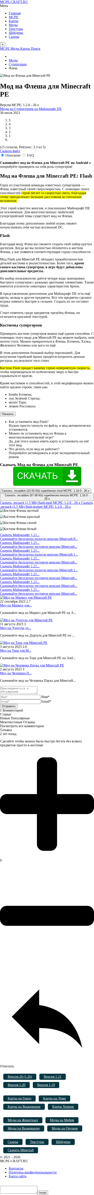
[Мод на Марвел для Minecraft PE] (26, 597)
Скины (14, 36)
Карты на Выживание (24, 1106)
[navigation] (47, 6)
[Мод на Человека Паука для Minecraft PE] (32, 665)
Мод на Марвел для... (16, 605)
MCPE (13, 17)
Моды (13, 25)
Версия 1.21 (52, 1076)
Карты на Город (19, 1098)
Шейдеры (16, 33)
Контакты (16, 1168)
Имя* (45, 697)
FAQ (30, 155)
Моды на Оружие (65, 1128)
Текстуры (16, 29)
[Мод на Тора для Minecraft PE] (23, 643)
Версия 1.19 (46, 1085)
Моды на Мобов (62, 1120)
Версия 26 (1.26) (20, 1076)
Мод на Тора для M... (15, 650)
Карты (13, 21)
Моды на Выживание (24, 1128)
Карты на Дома (54, 1098)
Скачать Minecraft (21, 1150)
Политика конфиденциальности (33, 1172)
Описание (13, 155)
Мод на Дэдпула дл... (15, 628)
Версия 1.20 (16, 1085)
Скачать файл (10, 151)
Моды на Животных (23, 1120)
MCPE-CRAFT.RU (14, 2)
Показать (8, 414)
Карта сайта (17, 1176)
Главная (15, 13)
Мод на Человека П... (16, 673)
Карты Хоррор (63, 1106)
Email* (46, 701)
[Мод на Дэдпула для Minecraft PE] (26, 620)
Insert (42, 1192)
